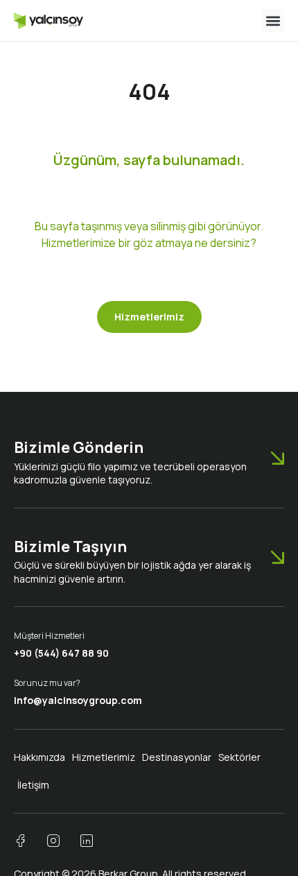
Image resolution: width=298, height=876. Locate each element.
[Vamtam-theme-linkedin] (86, 840)
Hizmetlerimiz (103, 757)
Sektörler (239, 757)
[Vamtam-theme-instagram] (53, 840)
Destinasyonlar (176, 757)
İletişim (33, 784)
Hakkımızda (39, 757)
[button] (272, 20)
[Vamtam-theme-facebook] (20, 840)
